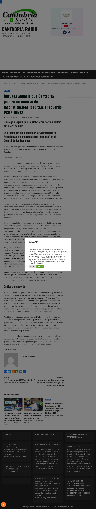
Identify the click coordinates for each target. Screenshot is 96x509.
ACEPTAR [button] (40, 266)
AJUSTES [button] (32, 266)
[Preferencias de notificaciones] (3, 504)
